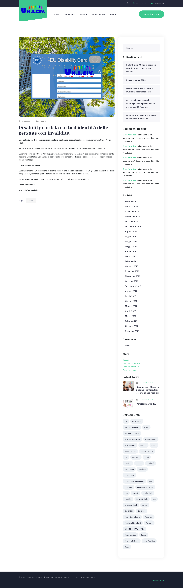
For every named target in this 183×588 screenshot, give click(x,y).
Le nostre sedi (98, 14)
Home (56, 14)
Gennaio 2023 (131, 266)
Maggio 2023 (131, 246)
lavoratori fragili (131, 505)
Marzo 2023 (130, 256)
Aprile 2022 (130, 311)
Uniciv (127, 547)
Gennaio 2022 (131, 326)
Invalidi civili (147, 493)
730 (126, 421)
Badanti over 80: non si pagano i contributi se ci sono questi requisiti (141, 68)
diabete (139, 463)
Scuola (143, 535)
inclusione (128, 487)
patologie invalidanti (132, 517)
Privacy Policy (158, 580)
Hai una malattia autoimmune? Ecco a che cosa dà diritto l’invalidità (141, 138)
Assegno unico (150, 439)
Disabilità (150, 463)
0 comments (43, 121)
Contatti (114, 14)
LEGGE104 (141, 511)
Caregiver (136, 457)
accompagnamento (132, 427)
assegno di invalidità (132, 439)
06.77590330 (141, 3)
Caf (126, 457)
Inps (126, 493)
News (31, 200)
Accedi (126, 360)
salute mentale (130, 535)
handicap (142, 469)
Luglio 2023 (130, 236)
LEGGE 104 (129, 511)
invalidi (135, 493)
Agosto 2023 (131, 231)
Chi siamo (68, 14)
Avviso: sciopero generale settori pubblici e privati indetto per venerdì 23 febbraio (140, 103)
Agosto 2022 (131, 291)
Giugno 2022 (131, 301)
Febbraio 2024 (132, 201)
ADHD (146, 427)
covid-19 (128, 463)
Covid (147, 457)
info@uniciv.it (159, 3)
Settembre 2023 (133, 226)
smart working (149, 541)
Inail (150, 481)
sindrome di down (132, 541)
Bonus (154, 445)
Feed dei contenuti (131, 363)
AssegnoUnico (130, 445)
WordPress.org (129, 370)
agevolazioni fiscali (132, 433)
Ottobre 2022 (131, 281)
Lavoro (144, 505)
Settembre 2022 (133, 286)
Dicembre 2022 (132, 271)
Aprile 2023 (130, 251)
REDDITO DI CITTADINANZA (134, 529)
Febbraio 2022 (132, 321)
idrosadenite (129, 475)
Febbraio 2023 (132, 261)
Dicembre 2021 (132, 331)
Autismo (143, 445)
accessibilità (136, 421)
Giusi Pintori (25, 121)
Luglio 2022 (130, 296)
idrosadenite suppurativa (134, 481)
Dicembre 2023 (132, 211)
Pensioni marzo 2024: (136, 80)
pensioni (149, 523)
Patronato (148, 517)
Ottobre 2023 (131, 221)
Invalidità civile (142, 499)
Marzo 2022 (130, 316)
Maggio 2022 (131, 306)
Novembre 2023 (132, 216)
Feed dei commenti (131, 366)
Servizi (82, 14)
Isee (154, 499)
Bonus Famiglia (130, 451)
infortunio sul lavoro (145, 487)
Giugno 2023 (131, 241)
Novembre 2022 (132, 276)
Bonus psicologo (147, 451)
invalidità (128, 499)
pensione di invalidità (133, 523)
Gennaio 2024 (131, 206)
